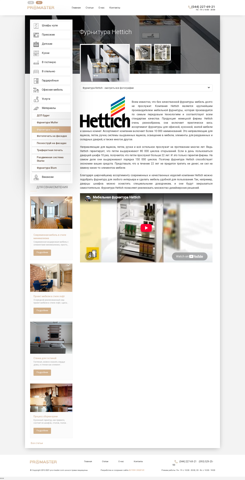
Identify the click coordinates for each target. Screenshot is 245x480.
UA (31, 3)
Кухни (45, 53)
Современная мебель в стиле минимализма (50, 237)
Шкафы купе (50, 25)
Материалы (49, 108)
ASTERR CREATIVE (136, 470)
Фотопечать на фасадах (52, 135)
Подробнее (42, 252)
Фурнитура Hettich (48, 129)
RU (39, 3)
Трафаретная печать (50, 150)
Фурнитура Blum (47, 167)
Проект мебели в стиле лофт (49, 296)
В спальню (48, 71)
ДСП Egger (43, 115)
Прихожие (48, 34)
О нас (101, 7)
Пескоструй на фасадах (51, 143)
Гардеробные (50, 80)
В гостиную (49, 62)
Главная (76, 7)
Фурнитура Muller (47, 122)
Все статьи (37, 443)
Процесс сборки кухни (46, 416)
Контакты (115, 7)
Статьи (90, 7)
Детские (47, 43)
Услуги (46, 98)
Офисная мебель (52, 89)
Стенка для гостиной (45, 358)
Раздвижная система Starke (50, 159)
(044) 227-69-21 (203, 7)
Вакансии (48, 177)
